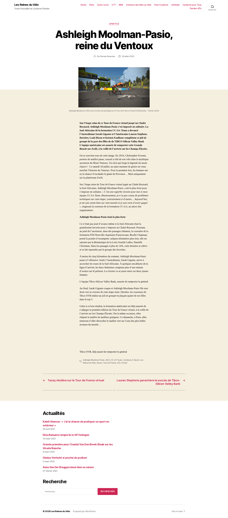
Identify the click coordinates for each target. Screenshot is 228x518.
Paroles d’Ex (196, 8)
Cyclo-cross (103, 5)
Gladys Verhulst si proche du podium (65, 457)
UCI (118, 363)
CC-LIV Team (116, 360)
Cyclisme (127, 360)
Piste (91, 5)
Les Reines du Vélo (26, 4)
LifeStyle (175, 5)
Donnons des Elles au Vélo (138, 5)
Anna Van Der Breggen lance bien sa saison (68, 467)
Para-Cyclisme (161, 5)
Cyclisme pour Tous (192, 5)
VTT (114, 5)
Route (83, 5)
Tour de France (109, 363)
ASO (107, 360)
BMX (121, 5)
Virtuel (124, 363)
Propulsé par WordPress (84, 511)
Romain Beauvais (107, 56)
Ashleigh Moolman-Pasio (93, 360)
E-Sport (135, 360)
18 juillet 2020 (128, 56)
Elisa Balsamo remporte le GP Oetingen (66, 434)
